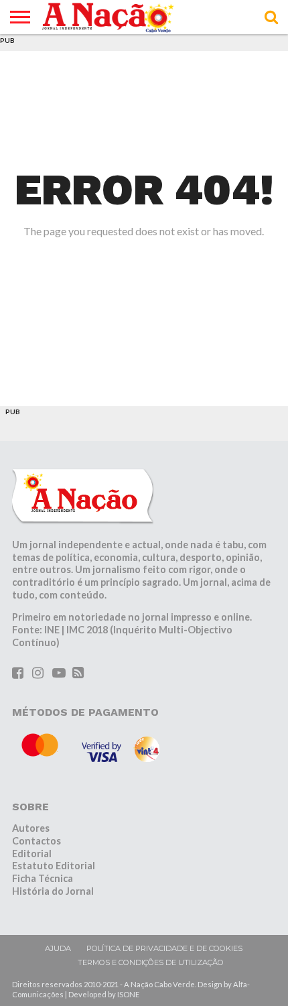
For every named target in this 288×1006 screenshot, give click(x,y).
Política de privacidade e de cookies (164, 948)
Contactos (36, 840)
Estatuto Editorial (53, 865)
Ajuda (58, 948)
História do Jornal (53, 891)
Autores (31, 828)
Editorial (32, 853)
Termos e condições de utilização (151, 962)
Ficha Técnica (42, 878)
